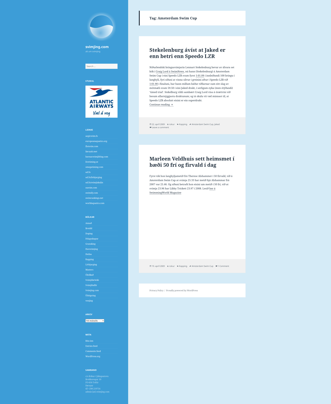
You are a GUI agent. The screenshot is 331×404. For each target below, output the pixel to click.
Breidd (88, 228)
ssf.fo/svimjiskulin (94, 182)
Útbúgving (90, 295)
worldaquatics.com (94, 203)
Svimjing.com (92, 290)
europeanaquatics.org (96, 141)
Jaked (217, 124)
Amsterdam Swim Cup (202, 124)
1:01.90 (153, 84)
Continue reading (161, 104)
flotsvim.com (91, 146)
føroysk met (91, 151)
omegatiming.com (94, 167)
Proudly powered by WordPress (182, 290)
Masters (89, 269)
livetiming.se (91, 161)
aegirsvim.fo (91, 136)
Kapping (89, 259)
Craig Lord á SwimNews (170, 71)
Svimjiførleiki (92, 280)
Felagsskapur (91, 238)
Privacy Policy (156, 290)
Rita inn (89, 340)
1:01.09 (200, 75)
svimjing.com (97, 46)
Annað (88, 223)
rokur (172, 124)
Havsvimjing (91, 249)
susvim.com (91, 187)
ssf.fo (88, 172)
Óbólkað (89, 274)
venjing (89, 300)
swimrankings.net (94, 198)
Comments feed (93, 351)
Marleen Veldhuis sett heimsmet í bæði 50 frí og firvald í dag (191, 161)
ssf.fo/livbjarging (93, 177)
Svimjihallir (91, 285)
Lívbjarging (91, 264)
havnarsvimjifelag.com (96, 156)
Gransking (90, 243)
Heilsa (88, 254)
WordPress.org (92, 356)
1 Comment (223, 266)
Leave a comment (160, 127)
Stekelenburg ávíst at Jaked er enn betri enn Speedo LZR (187, 52)
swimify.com (91, 192)
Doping (89, 233)
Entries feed (91, 346)
